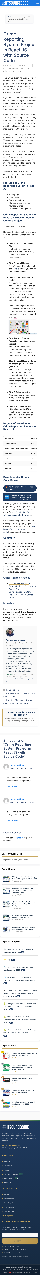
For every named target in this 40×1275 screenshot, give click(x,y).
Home (10, 17)
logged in (19, 838)
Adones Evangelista (15, 640)
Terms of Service (18, 1269)
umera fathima (17, 765)
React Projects (12, 690)
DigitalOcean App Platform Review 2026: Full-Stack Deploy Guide (23, 928)
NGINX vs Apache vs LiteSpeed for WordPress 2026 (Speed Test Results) (24, 904)
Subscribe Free (20, 1241)
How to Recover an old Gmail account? (22, 1079)
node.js (15, 269)
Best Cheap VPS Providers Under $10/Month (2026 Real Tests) (23, 916)
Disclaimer (28, 1269)
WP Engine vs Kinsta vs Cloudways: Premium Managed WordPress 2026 (24, 878)
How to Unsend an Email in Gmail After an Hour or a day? (23, 1091)
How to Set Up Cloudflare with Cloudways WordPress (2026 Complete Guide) (22, 890)
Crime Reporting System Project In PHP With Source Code (21, 595)
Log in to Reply (12, 786)
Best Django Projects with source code (19, 529)
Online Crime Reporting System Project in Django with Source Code (22, 586)
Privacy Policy (6, 1269)
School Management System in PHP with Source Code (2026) (24, 1103)
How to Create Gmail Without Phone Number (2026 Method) (24, 1054)
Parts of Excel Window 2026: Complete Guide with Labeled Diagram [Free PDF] (22, 1067)
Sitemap (35, 1269)
